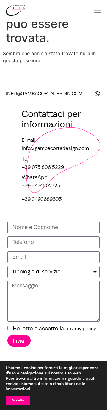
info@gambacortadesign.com (55, 148)
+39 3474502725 (41, 185)
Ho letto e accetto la (54, 328)
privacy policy (80, 328)
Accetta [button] (18, 400)
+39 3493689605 (42, 199)
